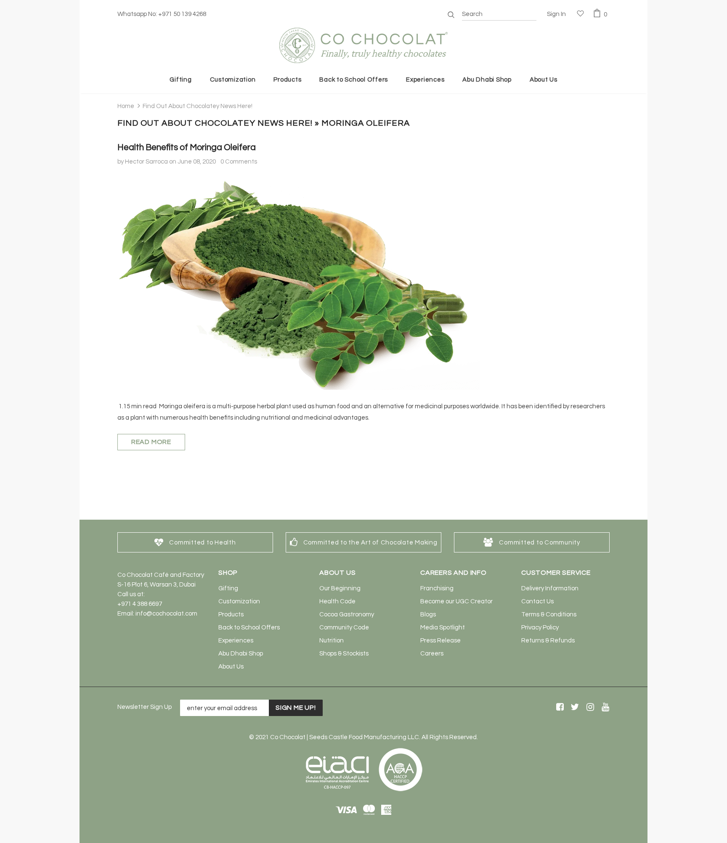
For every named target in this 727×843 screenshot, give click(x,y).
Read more (151, 442)
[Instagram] (589, 707)
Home (125, 106)
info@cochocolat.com (166, 613)
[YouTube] (604, 707)
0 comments (238, 162)
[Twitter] (573, 707)
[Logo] (363, 45)
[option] (195, 542)
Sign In (556, 14)
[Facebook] (558, 707)
